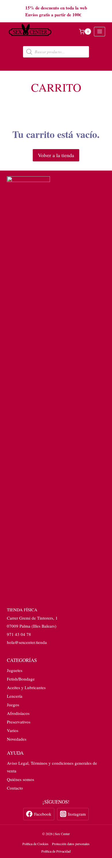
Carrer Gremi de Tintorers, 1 (32, 618)
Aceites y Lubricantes (26, 687)
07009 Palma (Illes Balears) (31, 626)
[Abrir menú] (99, 31)
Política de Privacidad (56, 851)
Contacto (15, 788)
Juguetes (14, 670)
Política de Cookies (35, 843)
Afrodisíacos (18, 713)
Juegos (13, 704)
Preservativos (18, 722)
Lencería (14, 696)
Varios (12, 730)
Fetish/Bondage (21, 679)
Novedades (16, 739)
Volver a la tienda (56, 155)
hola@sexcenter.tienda (27, 642)
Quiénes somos (20, 779)
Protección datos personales (71, 843)
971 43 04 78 (19, 634)
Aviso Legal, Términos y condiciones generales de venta (52, 767)
